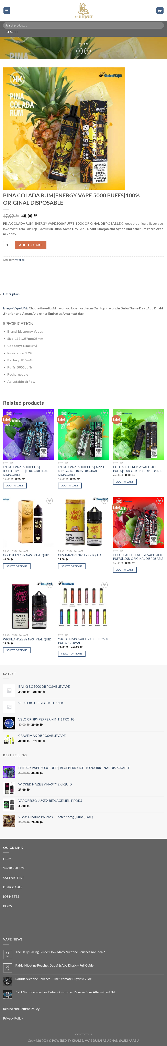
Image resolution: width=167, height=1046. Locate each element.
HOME (8, 859)
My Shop (83, 43)
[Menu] (6, 10)
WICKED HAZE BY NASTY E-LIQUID (27, 639)
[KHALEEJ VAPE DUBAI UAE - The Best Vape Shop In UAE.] (83, 10)
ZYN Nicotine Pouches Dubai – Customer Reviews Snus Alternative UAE (65, 992)
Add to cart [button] (15, 485)
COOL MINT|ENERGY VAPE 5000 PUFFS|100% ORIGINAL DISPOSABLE (138, 469)
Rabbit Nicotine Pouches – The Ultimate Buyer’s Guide (53, 979)
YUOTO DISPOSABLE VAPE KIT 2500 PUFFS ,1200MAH (83, 641)
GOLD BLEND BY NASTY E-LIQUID (26, 555)
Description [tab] (11, 294)
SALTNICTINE (13, 878)
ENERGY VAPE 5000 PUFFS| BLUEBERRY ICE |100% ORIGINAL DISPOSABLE (25, 470)
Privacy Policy (13, 1018)
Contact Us (83, 1034)
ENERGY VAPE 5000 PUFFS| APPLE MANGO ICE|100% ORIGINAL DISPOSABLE (81, 470)
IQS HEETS (11, 896)
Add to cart (30, 245)
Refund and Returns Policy (21, 1009)
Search (12, 32)
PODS (7, 906)
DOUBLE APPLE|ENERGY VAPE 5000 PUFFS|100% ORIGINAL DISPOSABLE (138, 557)
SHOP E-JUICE (14, 868)
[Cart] (160, 10)
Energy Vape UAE (15, 308)
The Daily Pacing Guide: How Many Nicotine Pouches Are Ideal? (60, 952)
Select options (16, 566)
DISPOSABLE (12, 887)
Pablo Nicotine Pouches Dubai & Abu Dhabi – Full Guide (54, 965)
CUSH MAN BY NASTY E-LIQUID (79, 555)
